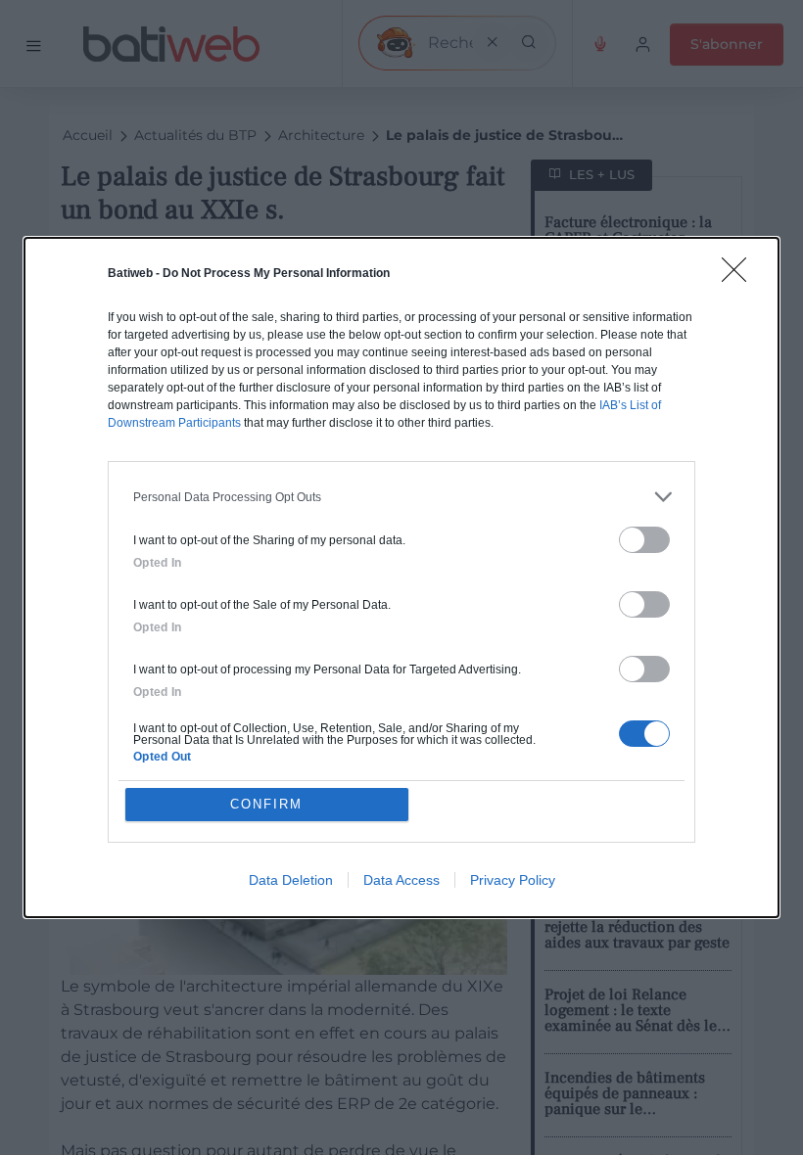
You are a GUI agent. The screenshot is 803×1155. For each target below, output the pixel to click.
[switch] (644, 540)
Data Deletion (291, 880)
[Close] (740, 276)
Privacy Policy (512, 880)
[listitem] (401, 496)
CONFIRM (266, 804)
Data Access (401, 880)
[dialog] (401, 577)
